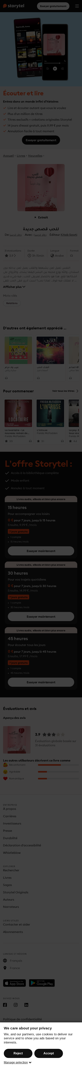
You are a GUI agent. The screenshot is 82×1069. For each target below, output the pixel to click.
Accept (48, 1053)
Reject (18, 1053)
